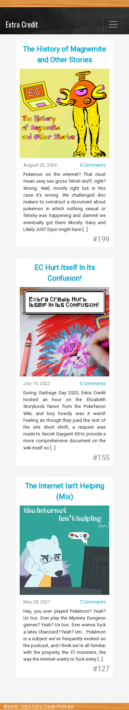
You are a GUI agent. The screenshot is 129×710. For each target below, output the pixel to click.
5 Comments (93, 165)
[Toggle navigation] (113, 24)
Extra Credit (22, 24)
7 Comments (93, 602)
